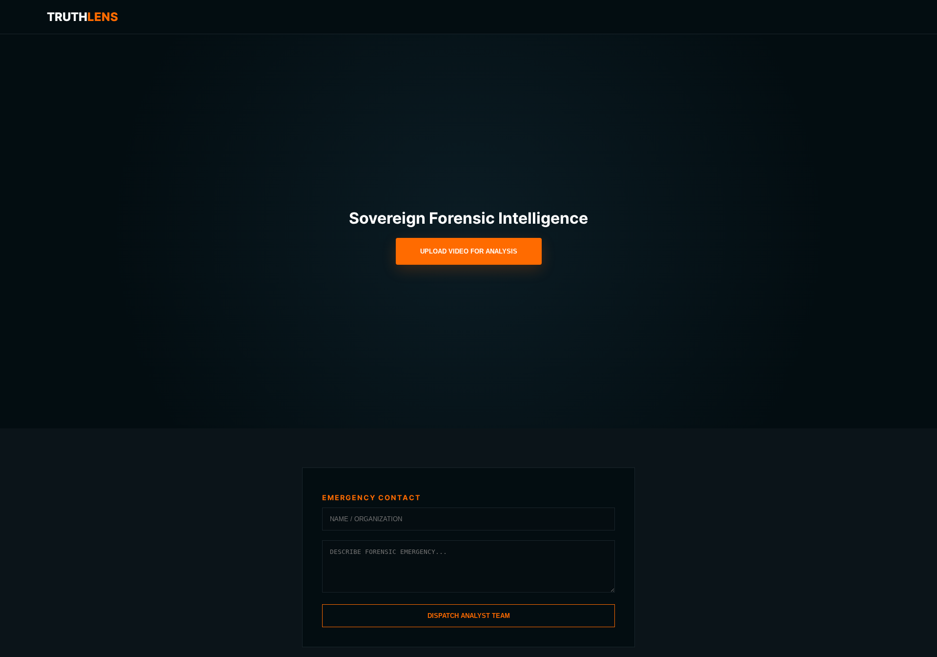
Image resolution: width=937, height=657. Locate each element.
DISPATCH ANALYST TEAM (469, 615)
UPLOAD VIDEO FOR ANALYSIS (468, 251)
